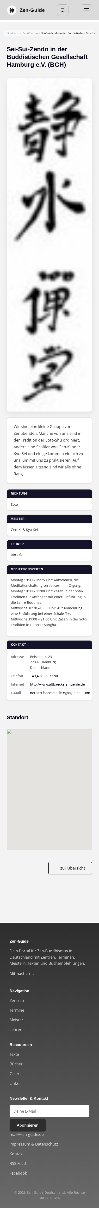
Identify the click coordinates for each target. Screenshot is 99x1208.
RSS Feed (18, 1163)
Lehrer (16, 1029)
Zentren (17, 1000)
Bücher (16, 1064)
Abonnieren (27, 1125)
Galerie (16, 1073)
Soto (14, 504)
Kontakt (17, 1153)
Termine (17, 1010)
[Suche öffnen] (62, 10)
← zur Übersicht (70, 868)
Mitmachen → (22, 973)
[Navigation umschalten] (86, 10)
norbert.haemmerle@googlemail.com (60, 692)
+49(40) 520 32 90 (44, 675)
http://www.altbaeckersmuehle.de (57, 684)
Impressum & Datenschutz (34, 1144)
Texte (14, 1054)
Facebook (18, 1173)
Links (14, 1083)
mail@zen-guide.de (27, 1134)
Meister (16, 1020)
